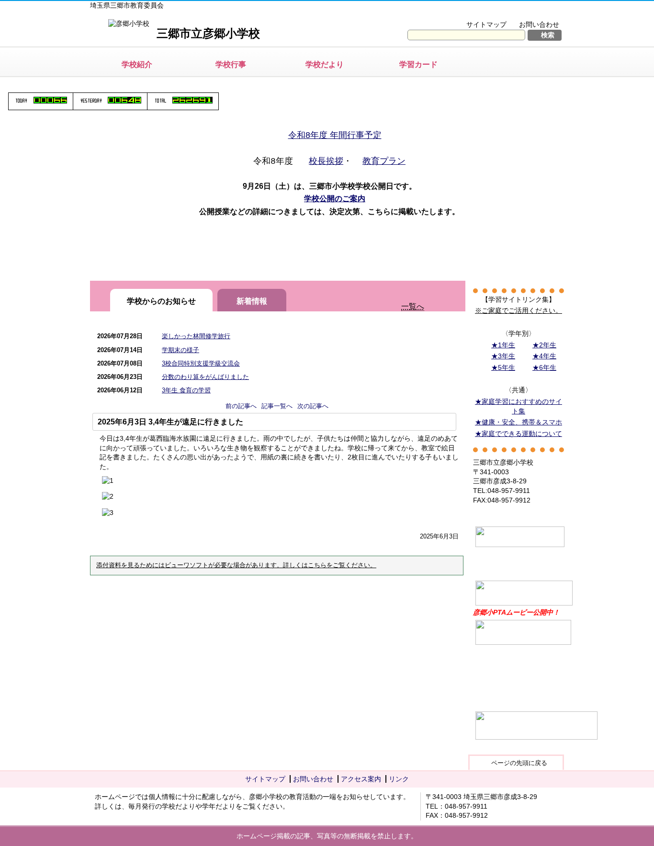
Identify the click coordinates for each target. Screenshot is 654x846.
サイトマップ (486, 24)
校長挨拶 (326, 161)
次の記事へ (312, 406)
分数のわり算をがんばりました (205, 376)
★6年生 (544, 367)
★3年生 (503, 356)
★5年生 (503, 367)
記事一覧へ (277, 406)
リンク (399, 779)
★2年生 (544, 345)
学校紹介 (137, 64)
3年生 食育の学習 (186, 390)
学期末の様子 (180, 350)
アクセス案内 (361, 779)
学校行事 (230, 64)
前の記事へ (241, 406)
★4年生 (544, 356)
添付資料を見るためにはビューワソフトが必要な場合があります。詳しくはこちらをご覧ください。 (236, 565)
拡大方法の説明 (532, 12)
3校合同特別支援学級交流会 (201, 363)
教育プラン (384, 161)
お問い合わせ (539, 24)
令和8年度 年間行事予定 (335, 135)
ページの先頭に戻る (519, 762)
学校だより (324, 64)
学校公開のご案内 (334, 198)
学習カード (418, 64)
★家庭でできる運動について (518, 433)
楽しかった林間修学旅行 (196, 336)
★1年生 (503, 345)
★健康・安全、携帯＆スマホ (518, 422)
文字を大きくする (467, 12)
